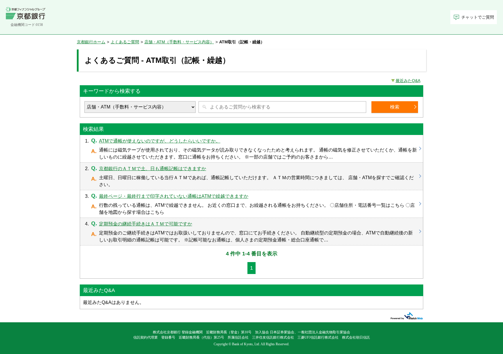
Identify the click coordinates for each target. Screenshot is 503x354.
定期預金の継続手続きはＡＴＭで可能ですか (251, 231)
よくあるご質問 (125, 42)
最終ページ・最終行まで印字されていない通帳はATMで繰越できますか (251, 204)
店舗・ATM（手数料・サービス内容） (179, 42)
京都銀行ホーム (91, 42)
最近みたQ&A (408, 80)
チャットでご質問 (477, 17)
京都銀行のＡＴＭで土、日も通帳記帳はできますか (251, 176)
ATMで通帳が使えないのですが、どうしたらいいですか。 (251, 148)
